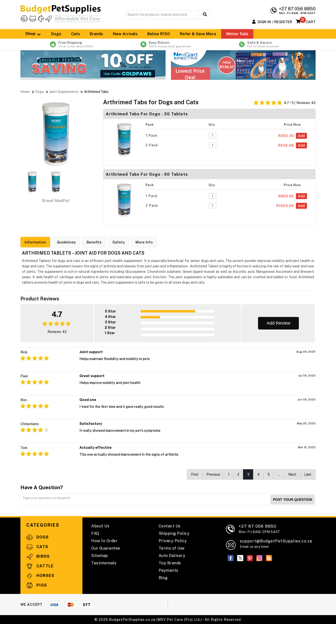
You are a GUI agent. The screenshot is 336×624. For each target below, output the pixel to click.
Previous (213, 474)
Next (292, 474)
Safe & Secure (263, 44)
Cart (310, 22)
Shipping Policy (174, 533)
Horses (44, 575)
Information (35, 242)
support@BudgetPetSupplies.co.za (276, 541)
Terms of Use (172, 548)
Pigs (41, 585)
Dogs (56, 34)
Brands (96, 34)
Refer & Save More (198, 34)
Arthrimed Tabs (96, 92)
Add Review (278, 323)
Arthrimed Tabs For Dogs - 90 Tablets (147, 174)
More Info (144, 242)
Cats (75, 34)
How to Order (104, 540)
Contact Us (170, 526)
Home (25, 92)
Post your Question (292, 500)
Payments (168, 570)
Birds (42, 556)
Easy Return (170, 44)
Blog (163, 577)
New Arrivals (125, 34)
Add (301, 136)
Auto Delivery (172, 555)
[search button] (205, 14)
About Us (100, 526)
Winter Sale (237, 34)
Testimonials (103, 563)
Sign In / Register (275, 22)
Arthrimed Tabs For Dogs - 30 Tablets (147, 114)
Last (307, 474)
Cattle (44, 566)
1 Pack (152, 136)
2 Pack (152, 145)
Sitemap (99, 555)
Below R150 (158, 34)
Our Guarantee (105, 548)
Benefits (94, 242)
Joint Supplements (63, 92)
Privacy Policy (173, 540)
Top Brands (170, 563)
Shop (30, 34)
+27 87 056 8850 (259, 529)
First (195, 474)
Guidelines (66, 242)
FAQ (95, 533)
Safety (118, 242)
